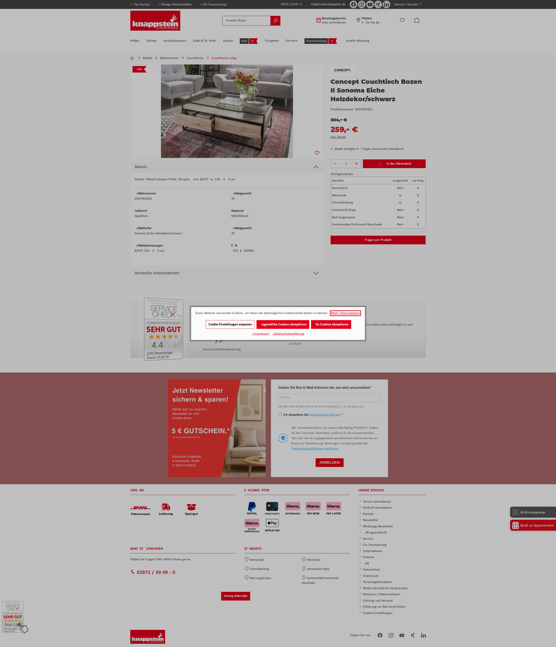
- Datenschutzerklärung (288, 334)
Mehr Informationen (345, 313)
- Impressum (261, 334)
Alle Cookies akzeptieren (331, 324)
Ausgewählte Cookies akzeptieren (282, 324)
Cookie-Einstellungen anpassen (230, 324)
